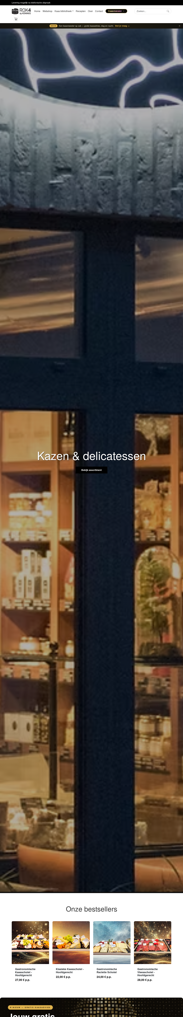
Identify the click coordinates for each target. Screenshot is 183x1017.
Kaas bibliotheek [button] (63, 11)
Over (90, 11)
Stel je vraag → (122, 25)
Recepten (81, 11)
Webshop (47, 11)
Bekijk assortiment (91, 470)
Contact (99, 11)
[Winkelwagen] (16, 19)
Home (37, 11)
